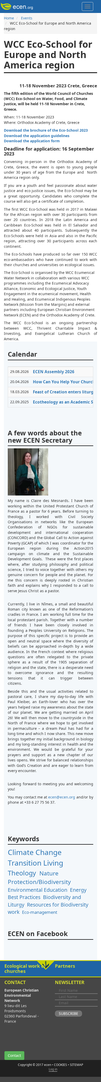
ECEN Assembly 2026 (53, 371)
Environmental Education (37, 889)
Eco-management (39, 912)
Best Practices (24, 897)
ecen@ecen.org (61, 797)
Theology (22, 872)
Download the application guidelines (36, 135)
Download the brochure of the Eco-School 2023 (46, 130)
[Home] (17, 6)
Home (9, 18)
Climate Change (35, 852)
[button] (50, 969)
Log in (53, 1069)
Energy (78, 889)
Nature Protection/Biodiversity (39, 877)
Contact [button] (14, 1055)
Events (26, 18)
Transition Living (35, 863)
